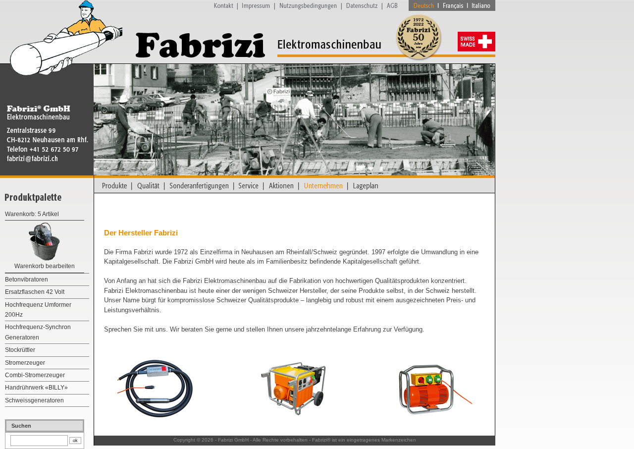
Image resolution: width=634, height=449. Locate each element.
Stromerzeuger (25, 362)
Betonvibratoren (26, 279)
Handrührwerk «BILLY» (36, 387)
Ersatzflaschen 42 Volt (34, 291)
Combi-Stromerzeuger (35, 375)
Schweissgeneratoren (34, 400)
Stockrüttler (20, 349)
